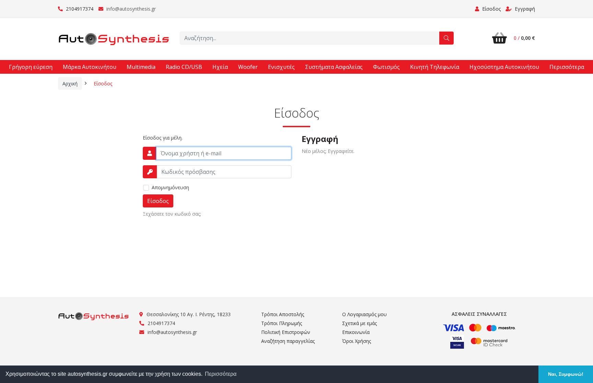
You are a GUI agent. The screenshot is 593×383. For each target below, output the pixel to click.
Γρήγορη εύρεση (31, 67)
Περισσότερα (566, 67)
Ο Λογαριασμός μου (364, 314)
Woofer (248, 67)
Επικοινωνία (356, 332)
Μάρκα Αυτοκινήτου (89, 67)
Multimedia (141, 67)
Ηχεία (220, 67)
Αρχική (70, 83)
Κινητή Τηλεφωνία (434, 67)
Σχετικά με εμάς (359, 323)
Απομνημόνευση (170, 187)
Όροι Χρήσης (356, 341)
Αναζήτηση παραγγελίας (288, 341)
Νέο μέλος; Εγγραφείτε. (328, 151)
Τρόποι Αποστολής (282, 314)
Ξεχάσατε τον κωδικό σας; (172, 214)
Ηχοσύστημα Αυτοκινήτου (504, 67)
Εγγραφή (524, 8)
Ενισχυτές (281, 67)
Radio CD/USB (184, 67)
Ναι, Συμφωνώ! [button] (565, 374)
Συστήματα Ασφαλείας (334, 67)
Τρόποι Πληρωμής (281, 323)
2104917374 (79, 8)
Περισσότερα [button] (220, 374)
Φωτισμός (386, 67)
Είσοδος (103, 83)
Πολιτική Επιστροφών (285, 332)
